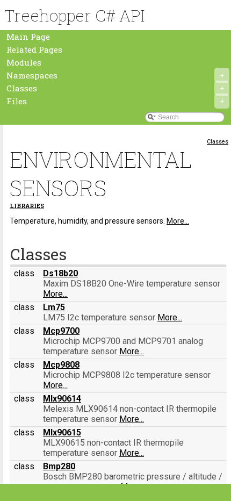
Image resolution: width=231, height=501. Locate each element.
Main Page (28, 36)
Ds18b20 (60, 273)
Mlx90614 (62, 398)
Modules (23, 62)
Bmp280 (59, 466)
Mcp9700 (61, 331)
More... (178, 221)
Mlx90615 (62, 432)
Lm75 (54, 307)
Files (115, 101)
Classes (115, 88)
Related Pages (34, 49)
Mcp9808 (61, 365)
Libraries (27, 206)
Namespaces (115, 75)
